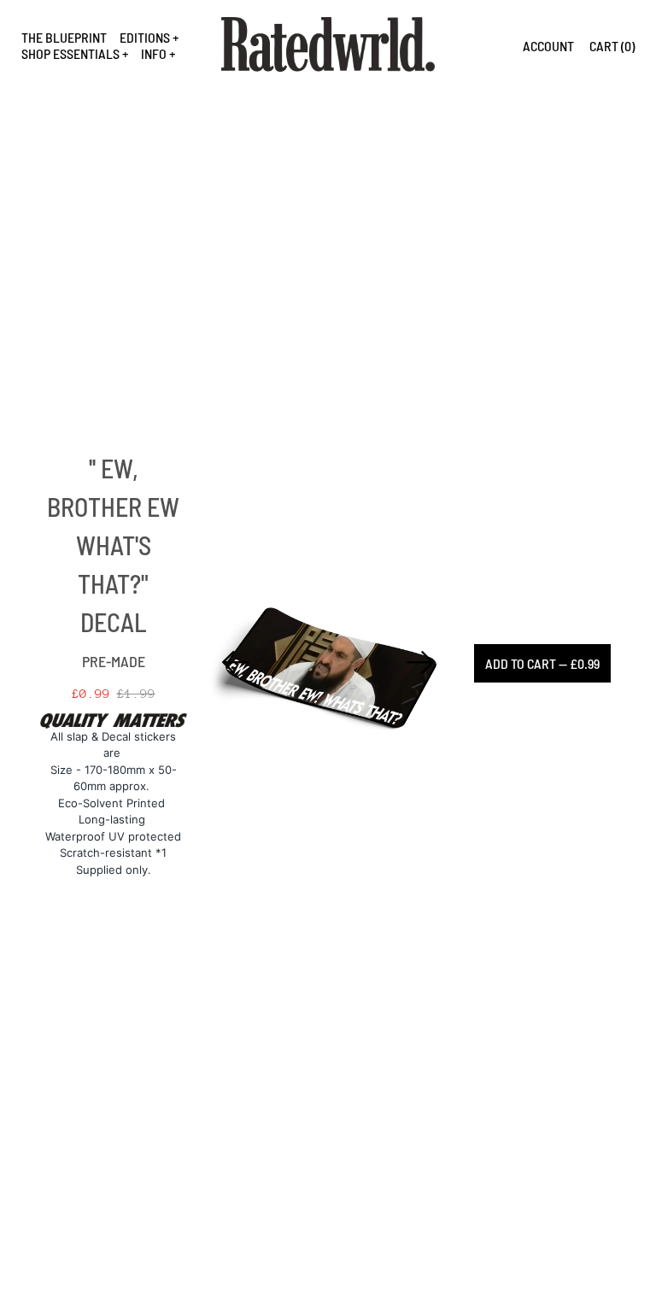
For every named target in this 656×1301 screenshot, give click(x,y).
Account (548, 46)
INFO (154, 53)
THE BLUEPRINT (64, 37)
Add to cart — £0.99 (542, 663)
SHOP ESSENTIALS (70, 53)
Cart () (612, 46)
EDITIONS (145, 37)
